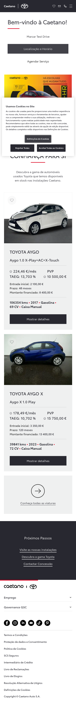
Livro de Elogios (13, 676)
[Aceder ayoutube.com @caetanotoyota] (31, 623)
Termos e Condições (16, 635)
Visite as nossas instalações (38, 549)
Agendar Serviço (38, 61)
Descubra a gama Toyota (38, 557)
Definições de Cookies (17, 690)
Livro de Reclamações (16, 669)
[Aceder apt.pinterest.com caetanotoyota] (47, 623)
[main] (38, 296)
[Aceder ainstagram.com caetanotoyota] (15, 623)
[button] (65, 6)
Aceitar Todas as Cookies (51, 147)
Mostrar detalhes (38, 319)
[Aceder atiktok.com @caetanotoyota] (39, 623)
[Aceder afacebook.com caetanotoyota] (7, 623)
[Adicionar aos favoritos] (12, 200)
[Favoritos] (53, 6)
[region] (38, 127)
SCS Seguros (11, 655)
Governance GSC (15, 607)
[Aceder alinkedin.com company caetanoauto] (23, 623)
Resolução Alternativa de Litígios (23, 683)
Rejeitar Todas (22, 147)
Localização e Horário (38, 49)
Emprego (10, 597)
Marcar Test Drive (38, 36)
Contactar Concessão (38, 564)
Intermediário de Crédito (18, 662)
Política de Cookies (15, 648)
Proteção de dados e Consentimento (25, 641)
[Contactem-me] (59, 6)
